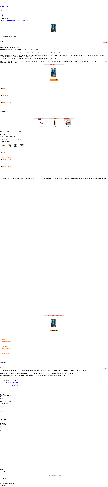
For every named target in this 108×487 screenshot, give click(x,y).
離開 (4, 485)
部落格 (3, 15)
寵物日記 (7, 403)
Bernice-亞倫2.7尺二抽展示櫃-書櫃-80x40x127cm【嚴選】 (10, 383)
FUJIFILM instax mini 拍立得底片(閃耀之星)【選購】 (9, 384)
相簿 (2, 14)
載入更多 (2, 406)
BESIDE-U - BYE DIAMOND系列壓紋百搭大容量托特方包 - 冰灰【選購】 (13, 385)
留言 (7, 401)
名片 (2, 16)
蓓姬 (1, 396)
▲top (1, 405)
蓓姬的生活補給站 (5, 6)
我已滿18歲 (2, 485)
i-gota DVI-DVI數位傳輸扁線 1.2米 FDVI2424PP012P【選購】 (16, 20)
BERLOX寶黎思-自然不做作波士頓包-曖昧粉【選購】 (10, 382)
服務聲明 (62, 475)
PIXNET (48, 475)
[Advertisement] (54, 454)
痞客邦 (5, 401)
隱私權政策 (58, 475)
